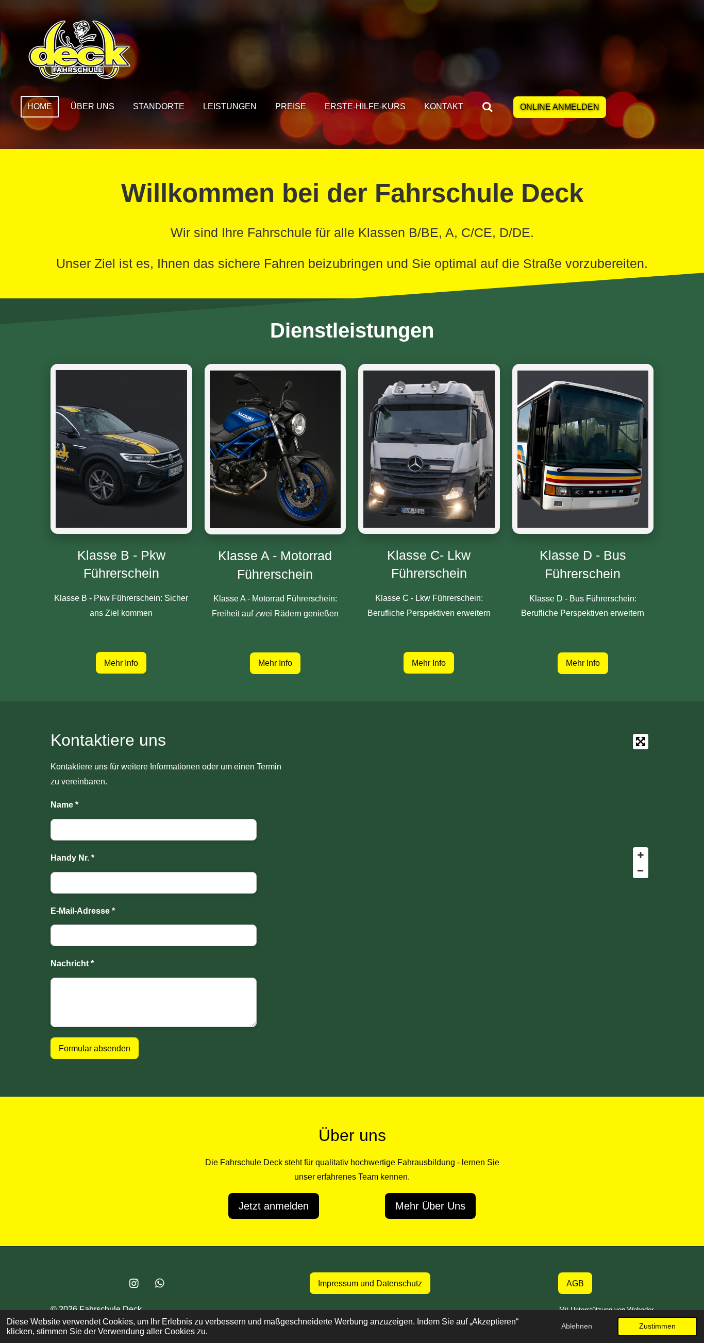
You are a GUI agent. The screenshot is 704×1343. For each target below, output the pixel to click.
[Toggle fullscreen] (640, 741)
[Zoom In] (640, 855)
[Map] (476, 806)
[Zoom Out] (640, 870)
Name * (64, 804)
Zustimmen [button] (657, 1326)
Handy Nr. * (72, 857)
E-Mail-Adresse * (83, 910)
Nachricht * (72, 963)
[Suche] (487, 107)
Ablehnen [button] (576, 1326)
